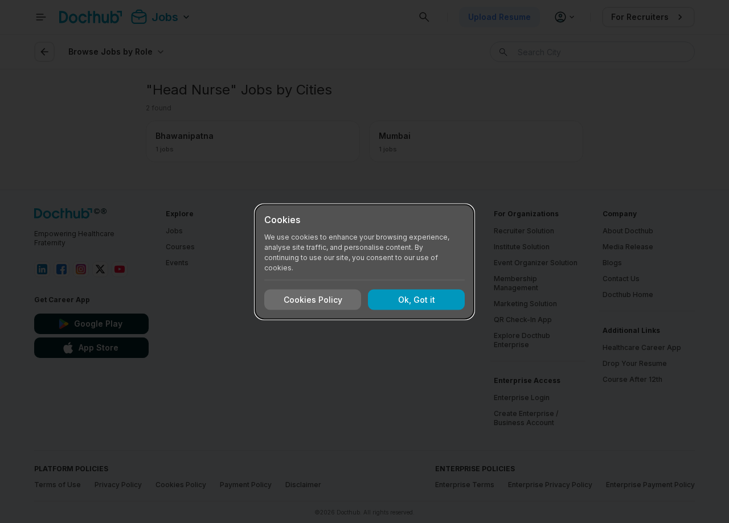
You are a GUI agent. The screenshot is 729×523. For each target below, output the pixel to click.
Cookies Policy (313, 299)
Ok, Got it (416, 299)
